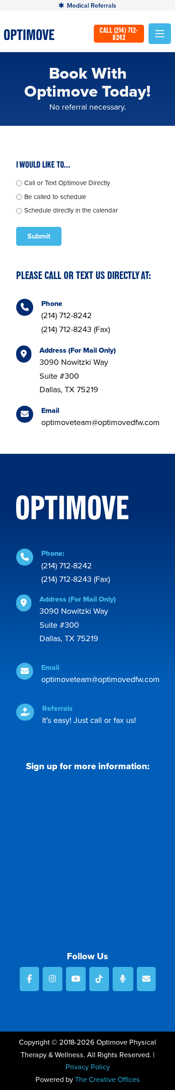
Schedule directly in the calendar (71, 210)
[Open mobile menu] (159, 33)
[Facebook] (29, 979)
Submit (38, 236)
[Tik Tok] (99, 979)
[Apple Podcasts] (123, 979)
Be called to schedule (55, 197)
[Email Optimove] (146, 979)
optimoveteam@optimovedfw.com (100, 422)
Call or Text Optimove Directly (67, 183)
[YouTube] (76, 979)
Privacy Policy (88, 1067)
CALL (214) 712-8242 (119, 33)
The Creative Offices (107, 1079)
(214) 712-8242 (66, 315)
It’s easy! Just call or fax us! (89, 720)
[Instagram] (52, 979)
